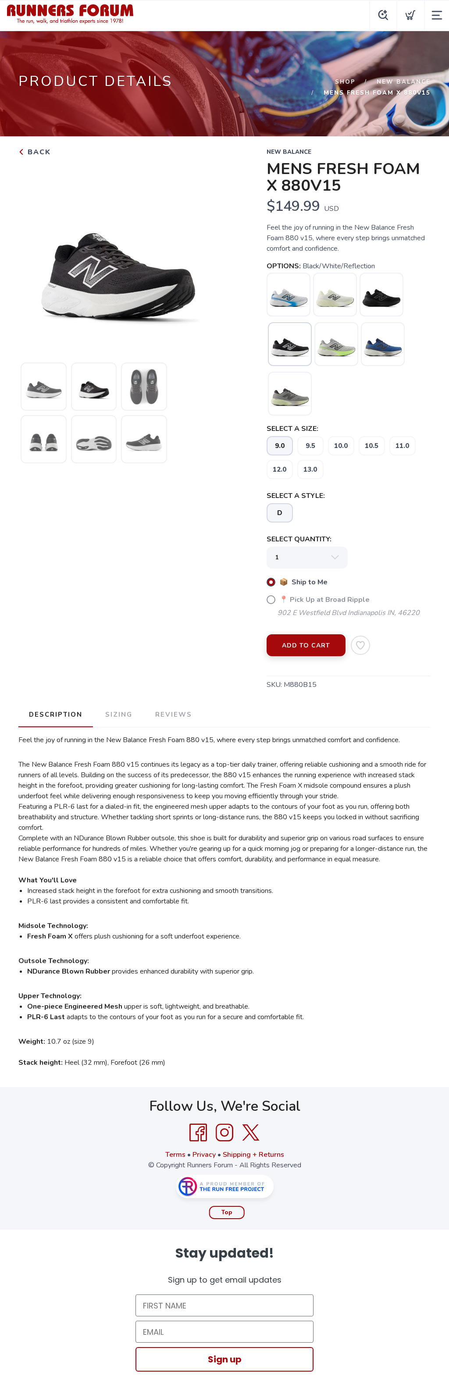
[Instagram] (224, 1133)
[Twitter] (251, 1133)
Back (38, 152)
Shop (345, 82)
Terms (175, 1154)
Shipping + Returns (253, 1154)
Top (226, 1212)
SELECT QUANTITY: (299, 539)
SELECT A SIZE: (292, 429)
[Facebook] (198, 1133)
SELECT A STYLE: (296, 496)
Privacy (204, 1154)
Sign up (225, 1359)
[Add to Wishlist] (360, 645)
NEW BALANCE (404, 82)
